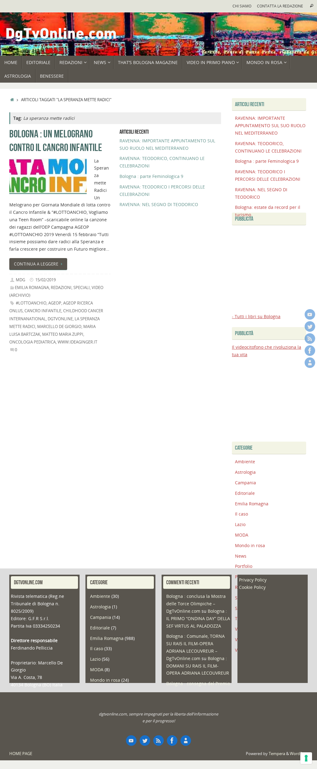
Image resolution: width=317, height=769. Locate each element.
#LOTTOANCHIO (31, 303)
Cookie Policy (252, 587)
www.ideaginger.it (77, 342)
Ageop (54, 303)
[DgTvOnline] (310, 314)
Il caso (241, 514)
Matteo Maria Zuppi (62, 334)
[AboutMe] (310, 362)
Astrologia (245, 472)
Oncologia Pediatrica (32, 342)
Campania (245, 483)
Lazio (240, 524)
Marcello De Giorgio (59, 326)
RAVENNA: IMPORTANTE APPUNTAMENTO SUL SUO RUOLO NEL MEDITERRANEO (270, 125)
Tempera (277, 753)
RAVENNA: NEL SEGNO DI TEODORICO (158, 204)
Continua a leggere (36, 264)
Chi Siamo (241, 5)
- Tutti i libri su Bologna (256, 316)
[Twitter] (310, 326)
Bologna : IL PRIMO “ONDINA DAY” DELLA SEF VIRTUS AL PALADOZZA (198, 618)
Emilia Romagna (32, 287)
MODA (241, 535)
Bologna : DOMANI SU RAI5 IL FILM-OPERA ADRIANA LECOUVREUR (197, 665)
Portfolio (243, 566)
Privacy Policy (253, 580)
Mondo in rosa (250, 545)
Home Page (20, 753)
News (240, 556)
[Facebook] (310, 350)
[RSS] (310, 338)
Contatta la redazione (280, 5)
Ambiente (245, 461)
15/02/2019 (45, 280)
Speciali (81, 287)
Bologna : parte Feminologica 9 (151, 176)
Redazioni (61, 287)
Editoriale (245, 493)
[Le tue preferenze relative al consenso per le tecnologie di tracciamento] (306, 758)
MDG (20, 280)
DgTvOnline (60, 319)
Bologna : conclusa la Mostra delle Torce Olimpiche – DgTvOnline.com (196, 603)
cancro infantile (42, 310)
